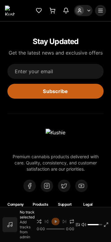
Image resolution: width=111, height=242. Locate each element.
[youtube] (81, 186)
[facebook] (29, 186)
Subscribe (55, 91)
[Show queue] (77, 224)
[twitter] (64, 186)
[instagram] (47, 186)
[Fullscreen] (106, 224)
